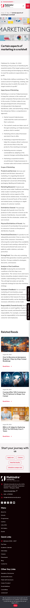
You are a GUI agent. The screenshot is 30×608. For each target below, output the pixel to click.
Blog (8, 13)
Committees (4, 589)
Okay (15, 605)
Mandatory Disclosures (7, 573)
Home (2, 13)
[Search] (23, 6)
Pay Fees (3, 544)
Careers (20, 457)
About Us (3, 512)
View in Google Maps (9, 491)
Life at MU (4, 525)
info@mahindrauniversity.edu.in (12, 497)
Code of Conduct (5, 583)
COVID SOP (4, 593)
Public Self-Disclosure (7, 580)
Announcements (8, 2)
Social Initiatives (5, 586)
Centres (3, 521)
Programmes (4, 518)
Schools (3, 515)
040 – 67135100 (8, 494)
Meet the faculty (15, 462)
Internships (4, 551)
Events (3, 531)
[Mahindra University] (7, 6)
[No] (28, 602)
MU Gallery (4, 528)
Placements (4, 557)
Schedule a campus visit (15, 467)
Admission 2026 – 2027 (9, 541)
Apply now (10, 457)
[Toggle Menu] (27, 6)
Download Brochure (6, 576)
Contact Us (4, 564)
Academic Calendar (6, 547)
